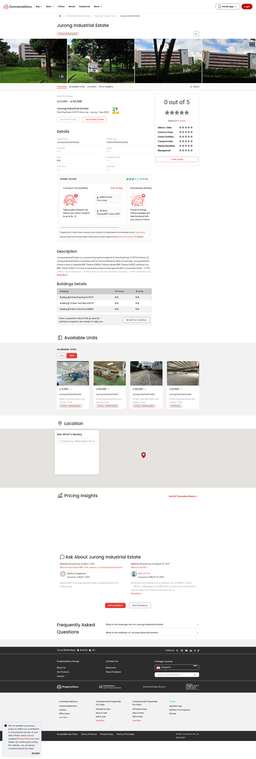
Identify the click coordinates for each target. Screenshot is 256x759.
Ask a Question (115, 605)
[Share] (196, 34)
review (181, 121)
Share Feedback (113, 672)
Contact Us (112, 661)
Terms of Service (89, 734)
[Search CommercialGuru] (195, 674)
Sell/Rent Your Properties (179, 710)
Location (92, 86)
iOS (93, 650)
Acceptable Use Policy (67, 734)
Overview (62, 86)
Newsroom (111, 667)
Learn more (140, 232)
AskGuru (62, 710)
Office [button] (61, 6)
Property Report (192, 687)
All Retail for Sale (103, 709)
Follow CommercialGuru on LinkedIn (190, 650)
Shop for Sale (101, 713)
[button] (144, 455)
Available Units (77, 86)
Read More (62, 275)
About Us (61, 667)
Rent (72, 355)
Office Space (64, 714)
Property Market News (68, 706)
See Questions (140, 605)
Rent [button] (48, 6)
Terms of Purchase (125, 734)
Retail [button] (72, 6)
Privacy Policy (24, 738)
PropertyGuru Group (68, 661)
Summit (154, 686)
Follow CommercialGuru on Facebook (177, 650)
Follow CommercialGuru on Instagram (181, 650)
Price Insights (106, 86)
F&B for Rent (137, 717)
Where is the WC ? (139, 567)
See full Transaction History (182, 496)
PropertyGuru (67, 686)
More (97, 6)
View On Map (116, 188)
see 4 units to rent (94, 119)
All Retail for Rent (139, 709)
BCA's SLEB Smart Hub (127, 237)
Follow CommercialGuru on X (194, 650)
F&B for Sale (101, 717)
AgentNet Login (175, 706)
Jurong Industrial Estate (70, 394)
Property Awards (110, 686)
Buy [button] (38, 6)
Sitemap (172, 714)
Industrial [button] (84, 6)
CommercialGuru (68, 701)
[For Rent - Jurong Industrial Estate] (73, 373)
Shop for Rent (138, 713)
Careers (60, 676)
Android (83, 650)
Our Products (63, 672)
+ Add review (177, 159)
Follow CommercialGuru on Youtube (186, 650)
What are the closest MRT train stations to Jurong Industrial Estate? (91, 567)
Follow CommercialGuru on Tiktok (198, 650)
